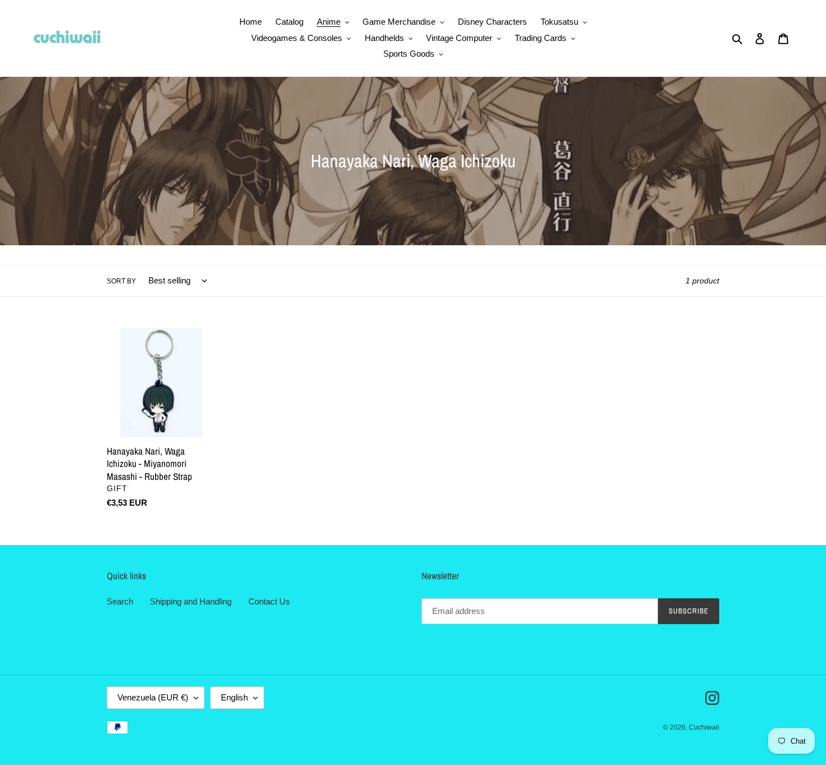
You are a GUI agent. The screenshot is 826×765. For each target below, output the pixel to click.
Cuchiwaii (704, 727)
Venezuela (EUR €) (152, 697)
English (234, 697)
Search (120, 601)
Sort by (121, 281)
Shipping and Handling (191, 601)
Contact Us (269, 601)
